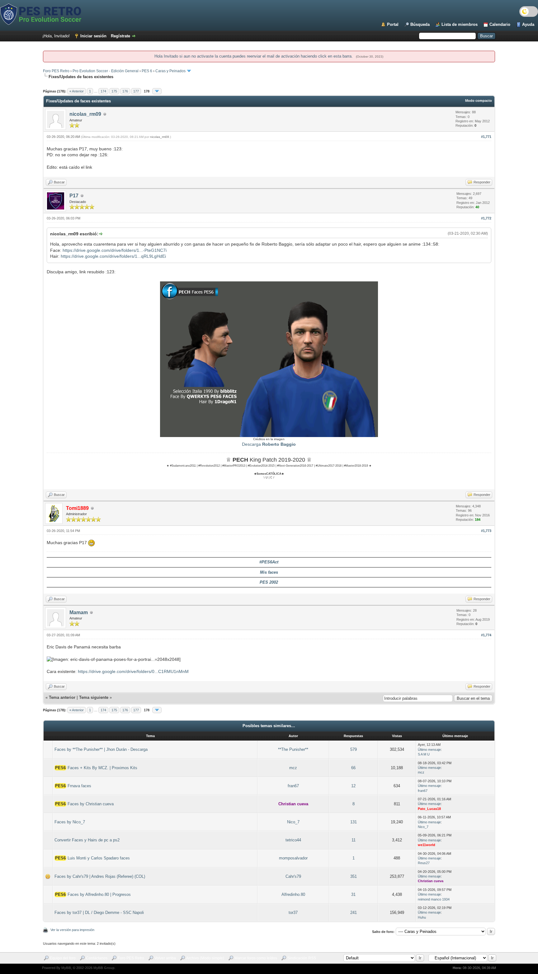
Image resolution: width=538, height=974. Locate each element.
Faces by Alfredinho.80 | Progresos (99, 894)
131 (353, 822)
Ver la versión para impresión (72, 930)
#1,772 (486, 218)
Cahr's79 (293, 876)
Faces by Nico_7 (69, 822)
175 (114, 91)
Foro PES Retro (56, 71)
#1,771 (486, 137)
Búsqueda (420, 24)
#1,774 (486, 635)
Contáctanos (96, 958)
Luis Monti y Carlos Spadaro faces (99, 858)
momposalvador (293, 858)
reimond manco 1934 (434, 899)
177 (136, 91)
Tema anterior (62, 697)
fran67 (293, 785)
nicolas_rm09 (85, 114)
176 (125, 91)
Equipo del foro (63, 958)
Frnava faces (79, 785)
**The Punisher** (293, 749)
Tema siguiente (93, 697)
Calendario (499, 24)
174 (103, 91)
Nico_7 (293, 822)
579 (353, 749)
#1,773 (486, 531)
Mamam (78, 612)
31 (353, 894)
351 (353, 876)
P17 (73, 195)
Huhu (422, 917)
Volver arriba (165, 958)
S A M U (424, 754)
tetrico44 (293, 840)
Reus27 (424, 863)
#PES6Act (268, 562)
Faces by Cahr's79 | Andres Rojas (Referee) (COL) (99, 876)
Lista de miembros (459, 24)
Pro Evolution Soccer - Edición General (106, 71)
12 (353, 785)
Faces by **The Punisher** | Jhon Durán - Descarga (101, 749)
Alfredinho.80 (293, 894)
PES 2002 (269, 582)
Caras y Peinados (170, 71)
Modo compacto (478, 100)
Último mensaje (429, 749)
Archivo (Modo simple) (205, 958)
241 (353, 912)
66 (353, 767)
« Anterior (76, 91)
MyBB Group (104, 968)
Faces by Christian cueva (91, 804)
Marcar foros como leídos (255, 958)
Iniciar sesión (93, 36)
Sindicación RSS (301, 958)
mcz (293, 767)
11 (354, 840)
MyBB (66, 968)
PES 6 (147, 71)
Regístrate (120, 36)
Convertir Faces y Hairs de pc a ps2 (87, 840)
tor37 (293, 912)
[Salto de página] (157, 91)
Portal (393, 24)
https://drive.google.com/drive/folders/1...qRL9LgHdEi (113, 256)
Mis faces (269, 572)
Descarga (269, 444)
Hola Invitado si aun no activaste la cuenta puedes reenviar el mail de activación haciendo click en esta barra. (254, 56)
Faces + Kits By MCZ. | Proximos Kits (102, 767)
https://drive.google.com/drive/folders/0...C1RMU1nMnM (133, 671)
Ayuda (528, 24)
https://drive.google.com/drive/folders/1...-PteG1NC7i (115, 250)
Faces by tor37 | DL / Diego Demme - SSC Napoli (99, 912)
